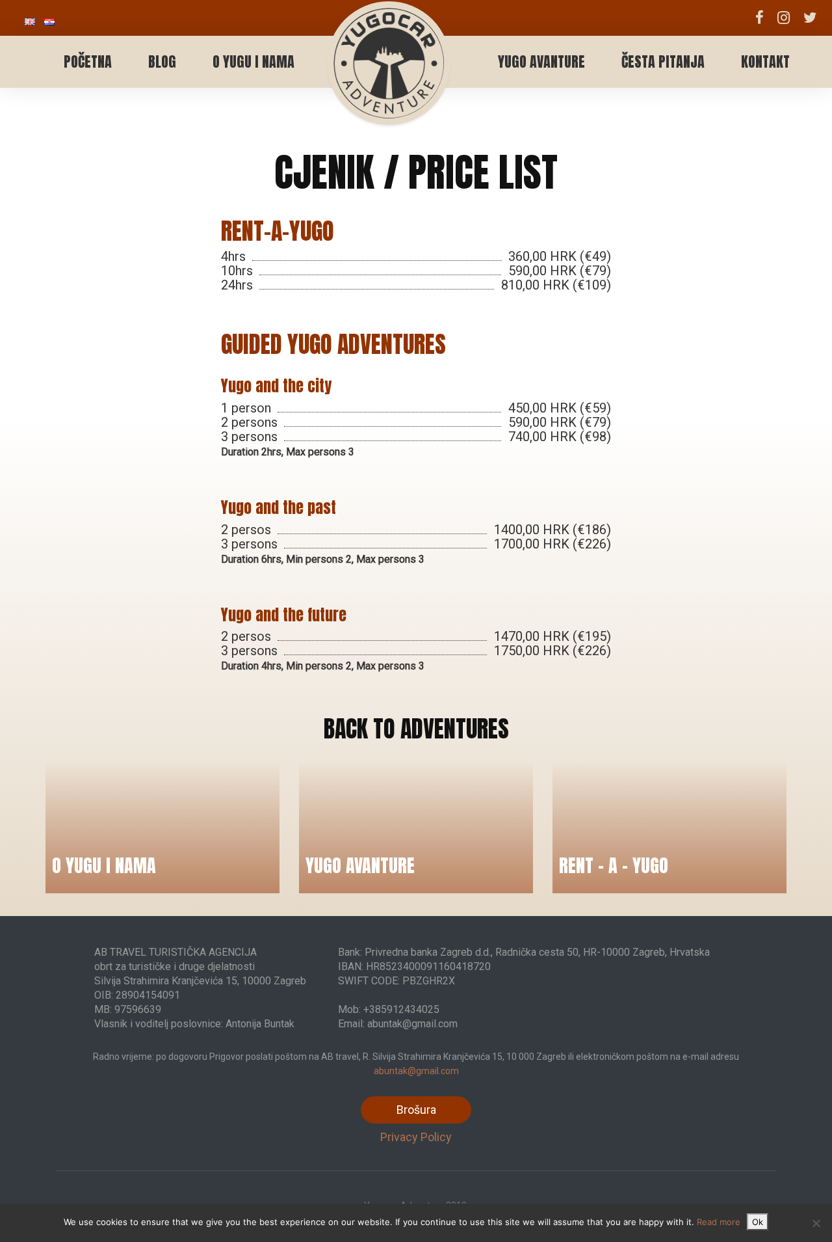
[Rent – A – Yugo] (669, 827)
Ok (757, 1222)
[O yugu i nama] (163, 827)
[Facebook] (760, 17)
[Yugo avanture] (416, 827)
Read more (718, 1222)
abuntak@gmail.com (416, 1071)
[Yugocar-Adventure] (388, 49)
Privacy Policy (416, 1137)
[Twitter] (810, 17)
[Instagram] (783, 17)
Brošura (416, 1109)
